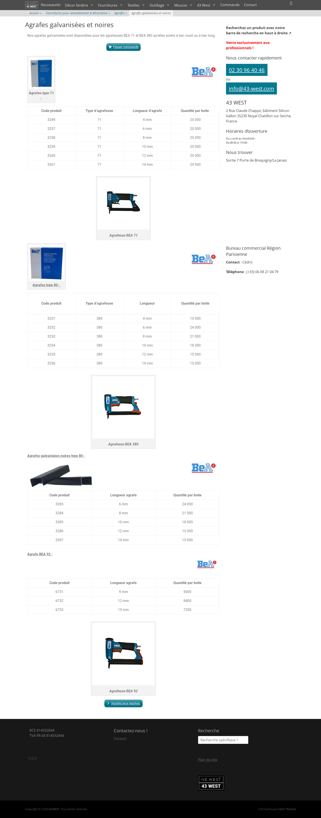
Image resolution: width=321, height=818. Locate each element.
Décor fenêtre (76, 5)
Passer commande (125, 47)
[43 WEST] (32, 5)
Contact (250, 4)
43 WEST (53, 809)
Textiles (134, 5)
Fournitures (107, 5)
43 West (203, 5)
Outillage (157, 5)
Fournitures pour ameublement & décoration (78, 13)
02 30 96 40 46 (247, 69)
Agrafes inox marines (125, 703)
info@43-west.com (251, 88)
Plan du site (207, 759)
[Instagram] (33, 758)
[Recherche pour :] (223, 740)
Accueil (35, 13)
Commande (230, 4)
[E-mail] (29, 758)
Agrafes (120, 13)
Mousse (180, 5)
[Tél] (36, 758)
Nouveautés (51, 4)
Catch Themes (287, 809)
